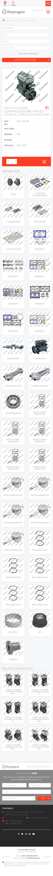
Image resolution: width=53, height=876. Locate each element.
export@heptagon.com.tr (39, 818)
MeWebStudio (33, 858)
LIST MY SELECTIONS (25, 60)
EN (5, 5)
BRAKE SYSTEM (28, 20)
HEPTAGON (29, 850)
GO (43, 798)
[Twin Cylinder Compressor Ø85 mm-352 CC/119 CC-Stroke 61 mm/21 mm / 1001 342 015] (26, 86)
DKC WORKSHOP (30, 856)
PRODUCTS (13, 20)
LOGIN (13, 5)
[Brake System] (47, 108)
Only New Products (28, 53)
